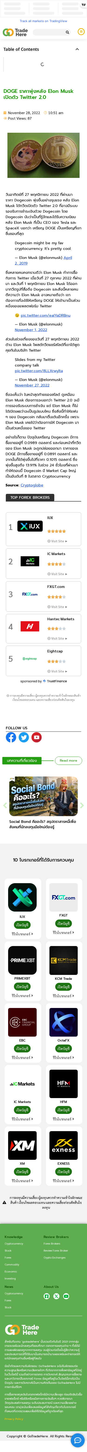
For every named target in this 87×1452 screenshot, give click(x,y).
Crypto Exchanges (54, 1257)
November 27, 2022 (32, 385)
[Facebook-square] (47, 1296)
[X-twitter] (56, 1296)
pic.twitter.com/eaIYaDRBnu (46, 315)
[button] (77, 49)
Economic (11, 1271)
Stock (8, 1250)
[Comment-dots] (78, 1440)
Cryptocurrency (14, 1243)
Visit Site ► (59, 541)
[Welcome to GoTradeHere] (15, 32)
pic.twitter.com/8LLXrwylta (39, 371)
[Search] (67, 32)
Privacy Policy (14, 1419)
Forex (8, 1257)
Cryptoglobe (32, 485)
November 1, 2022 (31, 330)
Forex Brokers (52, 1243)
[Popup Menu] (81, 31)
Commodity (12, 1264)
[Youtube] (66, 1296)
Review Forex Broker (56, 1250)
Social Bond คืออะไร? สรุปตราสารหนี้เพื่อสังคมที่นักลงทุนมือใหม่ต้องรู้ (42, 824)
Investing (10, 1278)
